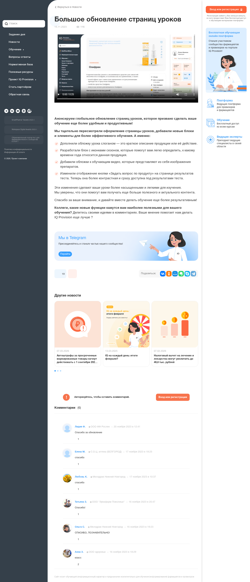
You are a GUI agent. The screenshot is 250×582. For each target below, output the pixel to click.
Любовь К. (81, 477)
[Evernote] (181, 273)
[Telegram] (193, 273)
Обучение (15, 49)
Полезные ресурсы (21, 72)
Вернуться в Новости (69, 7)
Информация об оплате (14, 152)
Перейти (65, 254)
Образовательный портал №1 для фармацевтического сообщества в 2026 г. (25, 139)
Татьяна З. (81, 502)
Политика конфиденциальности (18, 149)
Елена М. (80, 452)
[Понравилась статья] (59, 273)
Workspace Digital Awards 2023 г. (24, 129)
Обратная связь (19, 94)
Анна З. (79, 552)
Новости (14, 42)
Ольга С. (80, 527)
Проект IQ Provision (21, 79)
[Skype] (187, 273)
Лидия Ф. (80, 427)
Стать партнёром (20, 87)
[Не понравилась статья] (72, 273)
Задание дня (17, 34)
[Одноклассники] (169, 273)
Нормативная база (21, 64)
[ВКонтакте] (162, 273)
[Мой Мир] (175, 273)
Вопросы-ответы (19, 57)
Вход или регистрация (173, 397)
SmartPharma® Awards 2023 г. (23, 120)
